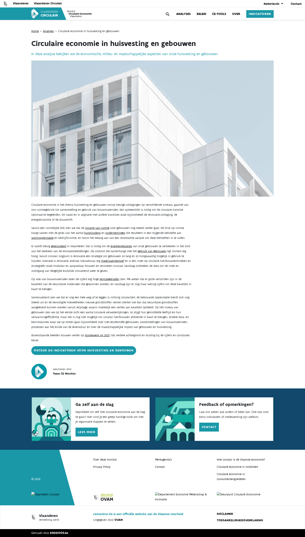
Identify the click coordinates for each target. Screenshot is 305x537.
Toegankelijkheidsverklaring (240, 520)
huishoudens (92, 233)
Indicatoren (260, 14)
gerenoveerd (58, 246)
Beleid (201, 14)
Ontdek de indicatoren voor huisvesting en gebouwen (84, 350)
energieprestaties (121, 246)
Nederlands (271, 4)
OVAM (119, 520)
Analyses (183, 14)
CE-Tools (219, 14)
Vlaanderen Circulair (48, 3)
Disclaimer (225, 514)
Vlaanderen (21, 3)
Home (35, 31)
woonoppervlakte (42, 238)
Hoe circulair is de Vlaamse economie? (241, 459)
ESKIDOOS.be (59, 533)
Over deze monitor (105, 459)
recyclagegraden (109, 279)
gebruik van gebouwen (152, 251)
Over (236, 14)
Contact (296, 4)
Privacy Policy (102, 467)
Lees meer (86, 432)
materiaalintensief (112, 261)
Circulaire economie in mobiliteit (237, 467)
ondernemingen (115, 233)
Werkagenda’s (163, 459)
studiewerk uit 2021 (97, 335)
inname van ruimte (97, 228)
